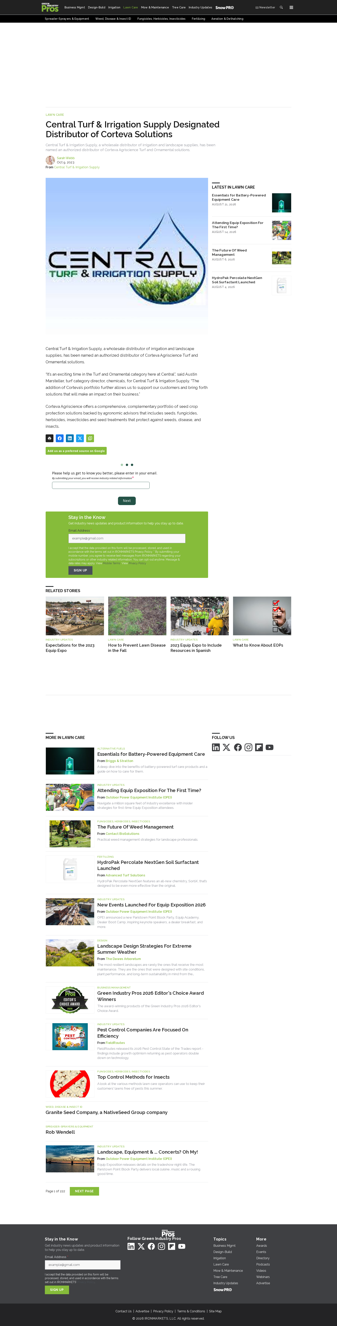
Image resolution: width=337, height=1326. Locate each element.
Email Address (80, 530)
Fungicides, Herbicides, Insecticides (123, 821)
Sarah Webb (66, 158)
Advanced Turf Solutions (125, 875)
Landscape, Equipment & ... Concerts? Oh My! (147, 1152)
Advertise (142, 1311)
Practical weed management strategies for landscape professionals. (147, 839)
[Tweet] (80, 438)
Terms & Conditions (191, 1311)
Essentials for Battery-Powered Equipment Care (239, 197)
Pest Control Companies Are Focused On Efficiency (142, 1033)
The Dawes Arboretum (123, 959)
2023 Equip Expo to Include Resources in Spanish (196, 648)
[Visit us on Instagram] (248, 747)
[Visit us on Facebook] (238, 747)
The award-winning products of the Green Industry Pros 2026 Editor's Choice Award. (149, 1008)
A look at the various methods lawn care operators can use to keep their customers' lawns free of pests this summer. (151, 1086)
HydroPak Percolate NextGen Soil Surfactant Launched (237, 280)
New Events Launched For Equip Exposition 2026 (151, 905)
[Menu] (291, 7)
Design (102, 940)
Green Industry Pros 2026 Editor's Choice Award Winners (150, 996)
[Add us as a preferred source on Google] (90, 438)
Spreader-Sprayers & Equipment (70, 1126)
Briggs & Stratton (119, 761)
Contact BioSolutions (122, 834)
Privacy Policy (137, 563)
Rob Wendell (60, 1132)
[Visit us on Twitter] (227, 747)
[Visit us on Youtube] (269, 747)
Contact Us (123, 1311)
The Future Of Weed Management (229, 252)
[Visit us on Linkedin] (216, 747)
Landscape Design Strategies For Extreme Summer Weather (144, 949)
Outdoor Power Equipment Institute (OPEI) (139, 797)
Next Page (84, 1191)
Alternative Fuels (111, 748)
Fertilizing (105, 856)
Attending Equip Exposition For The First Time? (237, 225)
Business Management (114, 987)
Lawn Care (55, 115)
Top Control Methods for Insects (133, 1077)
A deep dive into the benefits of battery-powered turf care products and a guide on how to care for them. (152, 769)
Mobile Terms (111, 563)
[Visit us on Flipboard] (259, 747)
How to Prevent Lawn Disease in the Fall (137, 648)
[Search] (281, 7)
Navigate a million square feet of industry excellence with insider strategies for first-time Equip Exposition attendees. (145, 805)
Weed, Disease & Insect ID (64, 1106)
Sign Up (80, 570)
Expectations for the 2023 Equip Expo (70, 648)
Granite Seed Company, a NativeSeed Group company (107, 1112)
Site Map (215, 1311)
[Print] (49, 438)
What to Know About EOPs (258, 645)
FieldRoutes (115, 1043)
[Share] (60, 438)
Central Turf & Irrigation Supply (77, 167)
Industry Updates (59, 639)
